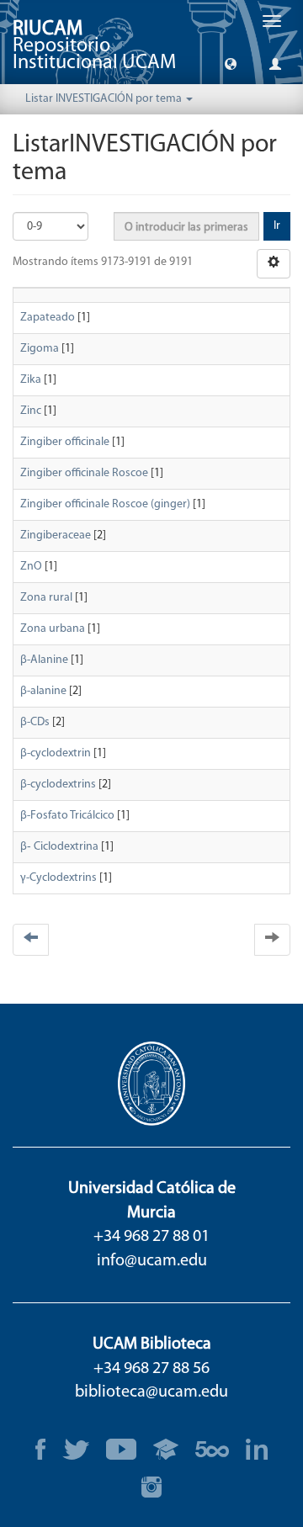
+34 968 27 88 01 (151, 1236)
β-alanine (43, 691)
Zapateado (47, 317)
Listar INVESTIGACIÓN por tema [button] (104, 99)
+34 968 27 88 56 (151, 1368)
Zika (30, 380)
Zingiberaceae (55, 535)
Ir (277, 226)
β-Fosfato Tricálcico (67, 815)
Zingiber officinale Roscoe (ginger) (105, 504)
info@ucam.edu (152, 1261)
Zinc (30, 411)
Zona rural (46, 597)
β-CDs (35, 722)
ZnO (31, 566)
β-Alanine (44, 660)
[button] (230, 63)
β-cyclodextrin (55, 753)
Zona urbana (52, 629)
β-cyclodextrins (58, 784)
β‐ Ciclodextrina (59, 846)
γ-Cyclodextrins (58, 878)
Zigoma (39, 348)
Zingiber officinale (64, 442)
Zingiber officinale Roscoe (84, 473)
